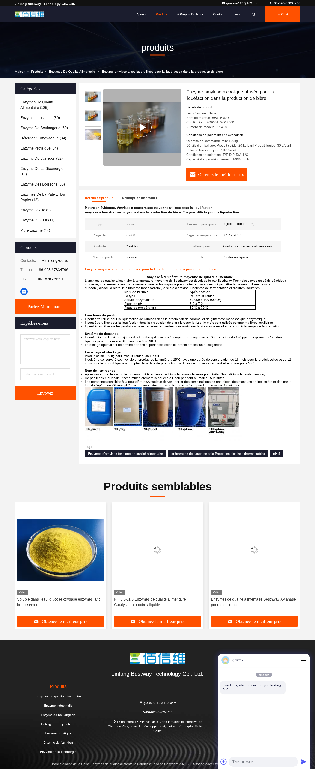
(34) (43, 138)
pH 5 (276, 453)
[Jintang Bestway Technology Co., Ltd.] (29, 14)
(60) (44, 128)
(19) (41, 171)
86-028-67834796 (286, 3)
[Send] (303, 762)
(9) (35, 210)
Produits (162, 14)
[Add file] (223, 762)
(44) (35, 230)
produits (37, 71)
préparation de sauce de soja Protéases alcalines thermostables (218, 453)
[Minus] (303, 660)
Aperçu (141, 14)
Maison (20, 71)
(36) (42, 184)
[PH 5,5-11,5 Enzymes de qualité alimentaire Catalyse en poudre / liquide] (157, 550)
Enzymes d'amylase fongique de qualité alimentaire (125, 453)
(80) (40, 118)
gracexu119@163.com (243, 3)
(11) (37, 220)
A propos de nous (190, 14)
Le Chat (282, 14)
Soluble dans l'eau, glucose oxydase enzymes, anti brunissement (59, 602)
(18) (42, 197)
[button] (23, 560)
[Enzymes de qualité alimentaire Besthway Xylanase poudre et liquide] (254, 550)
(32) (41, 158)
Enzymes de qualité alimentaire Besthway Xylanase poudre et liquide (253, 602)
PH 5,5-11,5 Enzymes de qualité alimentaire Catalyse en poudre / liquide (150, 602)
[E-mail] (24, 292)
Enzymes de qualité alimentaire (72, 71)
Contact (218, 14)
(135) (37, 105)
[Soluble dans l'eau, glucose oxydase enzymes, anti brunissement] (60, 550)
